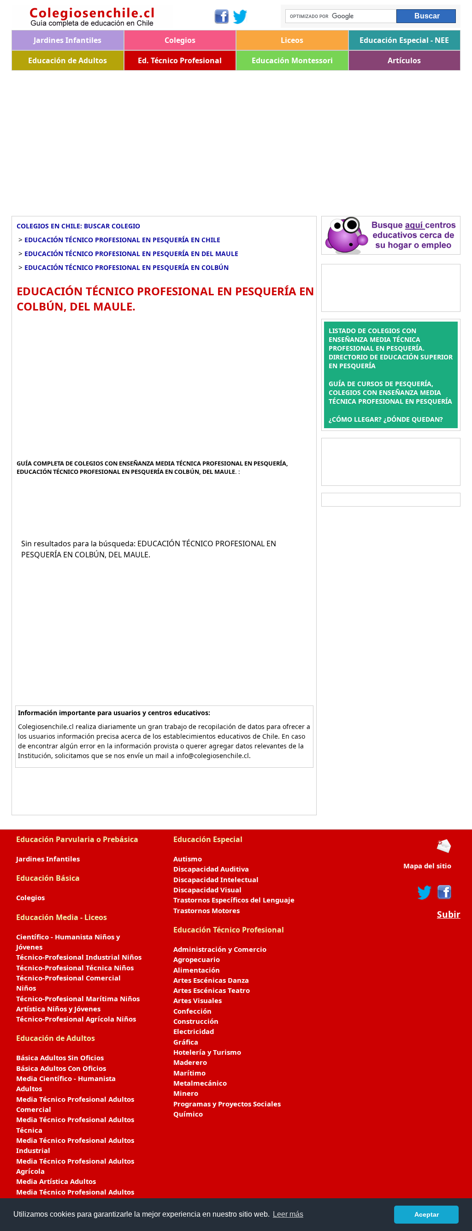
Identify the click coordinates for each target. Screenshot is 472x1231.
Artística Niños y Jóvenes (58, 1008)
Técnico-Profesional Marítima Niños (78, 998)
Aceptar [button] (426, 1214)
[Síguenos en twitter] (424, 892)
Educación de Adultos (67, 60)
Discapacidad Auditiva (211, 868)
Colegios (180, 40)
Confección (192, 1011)
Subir (448, 914)
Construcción (195, 1021)
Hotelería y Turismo (207, 1052)
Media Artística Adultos (56, 1181)
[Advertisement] (236, 139)
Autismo (187, 858)
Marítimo (189, 1072)
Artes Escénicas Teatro (211, 990)
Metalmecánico (200, 1083)
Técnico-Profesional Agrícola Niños (76, 1018)
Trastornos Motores (206, 910)
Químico (188, 1113)
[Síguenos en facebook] (443, 892)
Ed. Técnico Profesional (180, 60)
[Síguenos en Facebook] (221, 16)
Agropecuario (196, 959)
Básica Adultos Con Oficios (61, 1068)
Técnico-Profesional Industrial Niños (79, 957)
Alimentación (196, 969)
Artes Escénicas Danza (211, 980)
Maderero (190, 1062)
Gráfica (185, 1041)
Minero (185, 1093)
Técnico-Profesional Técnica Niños (75, 967)
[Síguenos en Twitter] (240, 16)
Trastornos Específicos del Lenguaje (234, 899)
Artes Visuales (197, 1000)
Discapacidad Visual (207, 889)
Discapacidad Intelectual (216, 879)
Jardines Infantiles (67, 40)
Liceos (292, 40)
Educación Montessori (292, 60)
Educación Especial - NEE (404, 40)
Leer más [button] (288, 1214)
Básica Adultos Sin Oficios (60, 1057)
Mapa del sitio (427, 865)
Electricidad (193, 1031)
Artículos (404, 60)
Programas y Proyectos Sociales (227, 1103)
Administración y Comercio (219, 949)
